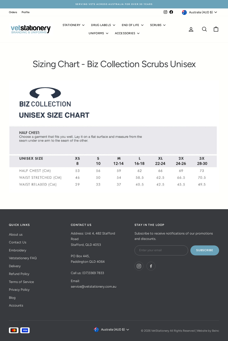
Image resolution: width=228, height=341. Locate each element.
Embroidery (17, 250)
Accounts (16, 305)
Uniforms (97, 33)
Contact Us (17, 242)
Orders (13, 12)
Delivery (15, 266)
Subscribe (204, 250)
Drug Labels (101, 25)
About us (15, 235)
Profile (26, 12)
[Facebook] (151, 266)
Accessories (125, 33)
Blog (12, 298)
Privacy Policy (19, 290)
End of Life (131, 25)
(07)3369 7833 (93, 273)
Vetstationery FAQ (23, 258)
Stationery (72, 25)
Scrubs (156, 25)
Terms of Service (21, 282)
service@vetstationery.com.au (93, 287)
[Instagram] (138, 266)
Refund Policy (19, 274)
